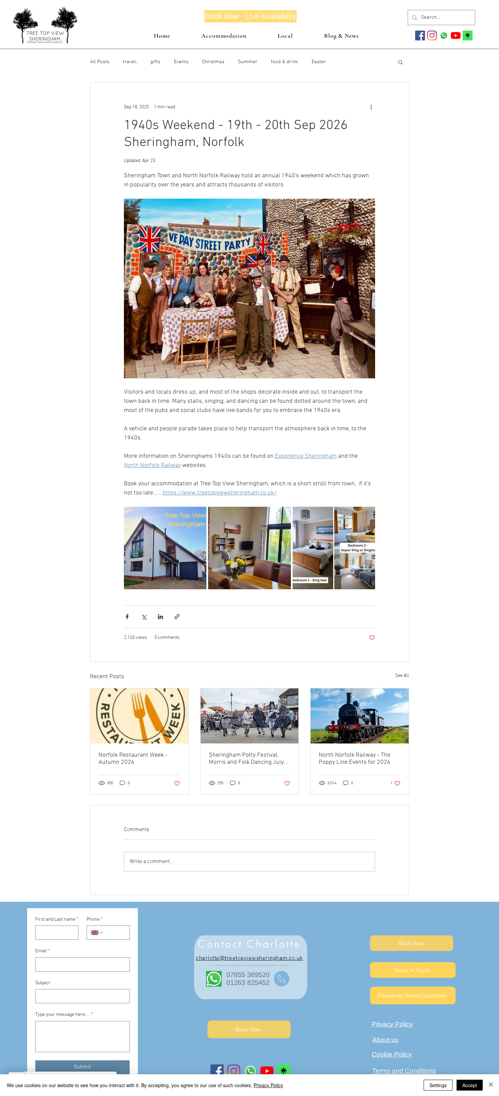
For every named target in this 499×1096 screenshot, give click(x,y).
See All (402, 676)
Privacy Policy (268, 1085)
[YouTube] (456, 35)
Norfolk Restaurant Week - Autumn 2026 (133, 759)
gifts (155, 62)
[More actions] (371, 107)
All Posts (99, 62)
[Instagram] (432, 35)
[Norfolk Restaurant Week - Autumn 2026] (139, 715)
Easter (319, 62)
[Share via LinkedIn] (160, 616)
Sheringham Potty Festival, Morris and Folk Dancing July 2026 (246, 759)
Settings (438, 1085)
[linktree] (468, 35)
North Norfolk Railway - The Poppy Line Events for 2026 (354, 759)
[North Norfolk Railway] (360, 715)
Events (181, 62)
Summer (247, 62)
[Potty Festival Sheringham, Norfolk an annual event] (250, 715)
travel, (130, 62)
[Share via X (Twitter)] (144, 616)
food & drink (284, 62)
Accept (469, 1085)
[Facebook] (420, 35)
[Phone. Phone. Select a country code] (97, 932)
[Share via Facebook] (127, 616)
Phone (95, 919)
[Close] (491, 1085)
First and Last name (56, 919)
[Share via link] (177, 616)
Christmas (213, 62)
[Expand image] (165, 548)
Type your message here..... (64, 1015)
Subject (42, 983)
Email (42, 951)
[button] (400, 62)
